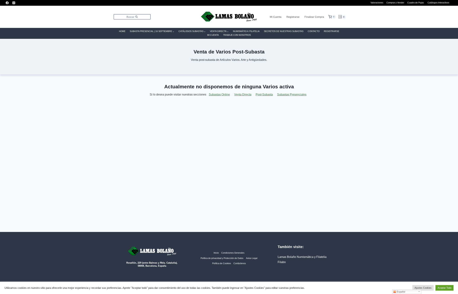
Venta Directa (242, 94)
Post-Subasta (264, 94)
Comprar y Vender (395, 2)
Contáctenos (239, 263)
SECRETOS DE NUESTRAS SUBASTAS (283, 31)
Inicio (216, 253)
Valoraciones (377, 2)
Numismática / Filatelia (246, 31)
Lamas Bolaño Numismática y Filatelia (302, 256)
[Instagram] (14, 3)
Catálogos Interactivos (438, 2)
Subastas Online (219, 94)
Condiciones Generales (232, 253)
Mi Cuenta (275, 16)
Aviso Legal (251, 258)
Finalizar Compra (314, 16)
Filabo (282, 262)
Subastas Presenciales (291, 94)
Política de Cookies (221, 263)
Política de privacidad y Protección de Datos (222, 258)
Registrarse (292, 16)
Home (122, 31)
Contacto (314, 31)
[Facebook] (7, 3)
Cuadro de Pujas (415, 2)
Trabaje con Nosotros (237, 35)
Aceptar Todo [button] (444, 287)
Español (400, 291)
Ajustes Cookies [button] (423, 287)
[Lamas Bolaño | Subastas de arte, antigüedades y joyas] (229, 17)
